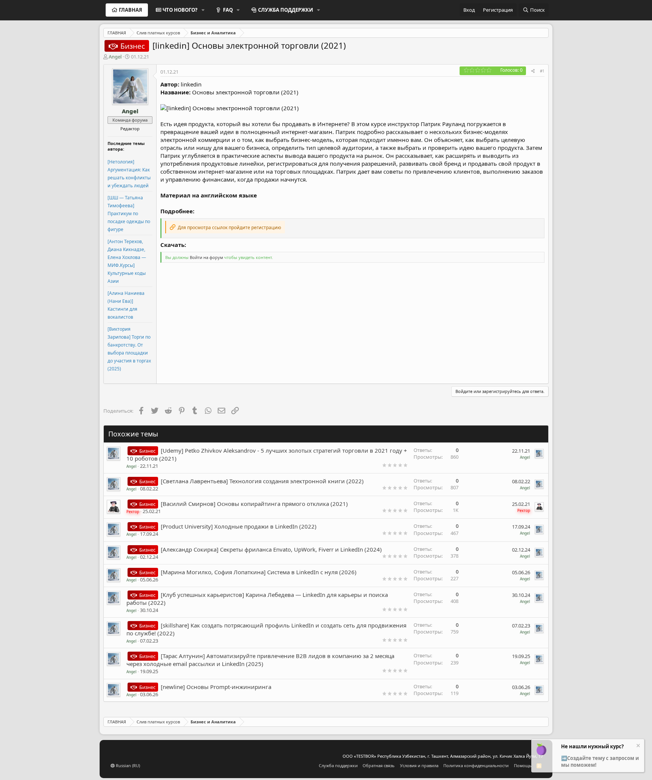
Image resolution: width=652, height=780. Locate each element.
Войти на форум (206, 257)
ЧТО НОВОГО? (180, 9)
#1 (542, 71)
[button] (203, 9)
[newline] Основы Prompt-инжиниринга (216, 687)
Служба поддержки (338, 765)
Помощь (523, 765)
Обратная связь (379, 765)
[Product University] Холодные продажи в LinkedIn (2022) (239, 526)
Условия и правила (419, 765)
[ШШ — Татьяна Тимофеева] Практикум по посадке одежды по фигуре (129, 213)
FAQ (228, 9)
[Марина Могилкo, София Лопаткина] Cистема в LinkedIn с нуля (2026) (259, 572)
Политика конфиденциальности (476, 765)
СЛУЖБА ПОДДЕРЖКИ (285, 9)
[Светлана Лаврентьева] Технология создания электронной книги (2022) (262, 481)
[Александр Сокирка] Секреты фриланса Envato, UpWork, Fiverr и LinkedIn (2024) (271, 549)
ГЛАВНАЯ (130, 9)
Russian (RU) (127, 765)
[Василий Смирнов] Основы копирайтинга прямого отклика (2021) (254, 503)
